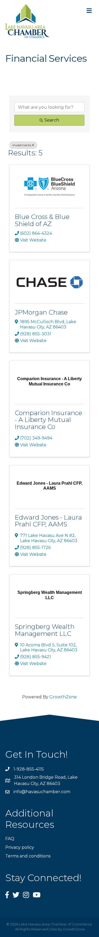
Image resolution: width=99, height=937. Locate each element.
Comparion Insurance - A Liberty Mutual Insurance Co (48, 420)
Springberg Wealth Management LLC (44, 630)
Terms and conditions (27, 856)
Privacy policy (19, 847)
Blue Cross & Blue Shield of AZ (42, 220)
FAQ (9, 838)
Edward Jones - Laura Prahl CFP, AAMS (48, 521)
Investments (21, 145)
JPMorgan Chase (41, 312)
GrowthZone (63, 696)
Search (51, 120)
